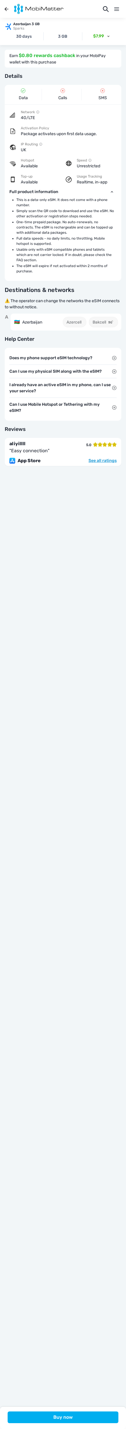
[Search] (106, 9)
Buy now (63, 1417)
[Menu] (117, 9)
